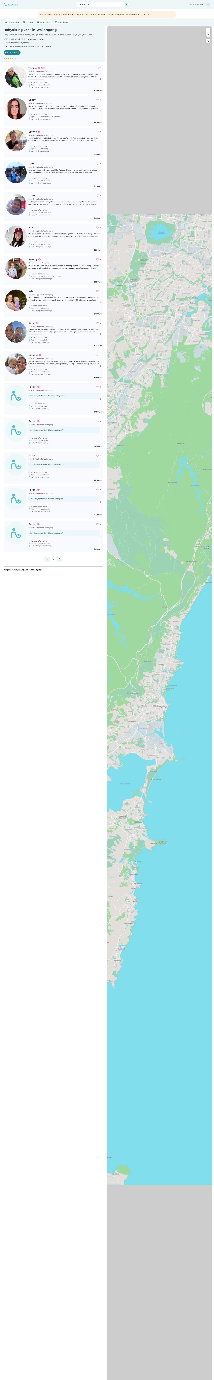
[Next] (60, 559)
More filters (62, 22)
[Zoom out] (208, 34)
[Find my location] (208, 41)
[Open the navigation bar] (208, 4)
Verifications (45, 22)
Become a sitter (196, 4)
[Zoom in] (208, 30)
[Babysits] (11, 4)
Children (29, 22)
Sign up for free (12, 52)
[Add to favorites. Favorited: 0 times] (99, 68)
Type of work (13, 22)
